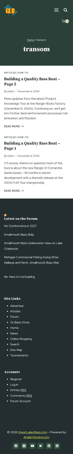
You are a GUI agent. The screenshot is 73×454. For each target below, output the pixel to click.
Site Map (16, 350)
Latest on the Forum (21, 219)
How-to (23, 72)
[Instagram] (24, 446)
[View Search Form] (65, 10)
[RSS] (57, 446)
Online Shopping (21, 339)
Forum (14, 317)
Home (14, 328)
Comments (21, 396)
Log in (14, 384)
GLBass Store (20, 322)
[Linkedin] (49, 446)
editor (10, 91)
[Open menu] (56, 9)
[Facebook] (16, 446)
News (14, 333)
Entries (18, 390)
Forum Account (20, 401)
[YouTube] (32, 446)
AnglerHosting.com (36, 437)
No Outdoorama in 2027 (20, 226)
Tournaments (19, 355)
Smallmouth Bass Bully (19, 234)
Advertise (17, 306)
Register (16, 379)
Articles (10, 72)
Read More (14, 126)
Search (14, 344)
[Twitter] (41, 446)
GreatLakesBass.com (32, 432)
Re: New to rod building (19, 277)
